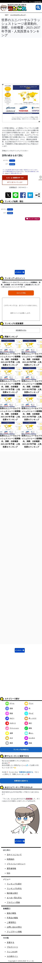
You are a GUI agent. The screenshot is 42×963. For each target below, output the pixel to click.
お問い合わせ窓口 (14, 927)
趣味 (30, 728)
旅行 (30, 723)
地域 (30, 743)
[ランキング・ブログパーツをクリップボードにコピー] (37, 195)
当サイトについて (14, 855)
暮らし (31, 733)
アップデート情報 (14, 932)
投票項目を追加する (21, 781)
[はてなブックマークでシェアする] (30, 195)
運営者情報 (11, 868)
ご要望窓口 (11, 922)
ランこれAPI (12, 952)
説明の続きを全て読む (12, 155)
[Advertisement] (21, 61)
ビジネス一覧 (19, 272)
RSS (8, 873)
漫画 (11, 708)
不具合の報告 (12, 918)
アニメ (31, 703)
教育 (11, 743)
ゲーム (12, 703)
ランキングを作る (14, 889)
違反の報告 (11, 913)
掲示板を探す (12, 893)
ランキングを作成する (21, 749)
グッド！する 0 (33, 219)
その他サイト (12, 956)
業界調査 (12, 164)
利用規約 (10, 859)
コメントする (21, 293)
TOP (6, 15)
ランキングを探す (14, 884)
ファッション (14, 728)
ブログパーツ (12, 947)
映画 (11, 713)
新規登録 (29, 799)
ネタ (11, 738)
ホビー (12, 718)
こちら (6, 173)
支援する (10, 942)
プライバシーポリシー (16, 864)
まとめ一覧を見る (14, 898)
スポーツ (13, 723)
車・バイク (32, 718)
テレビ (31, 713)
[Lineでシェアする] (15, 195)
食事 (11, 733)
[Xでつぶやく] (8, 195)
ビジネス (12, 160)
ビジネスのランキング (18, 15)
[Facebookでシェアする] (23, 195)
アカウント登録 (13, 902)
